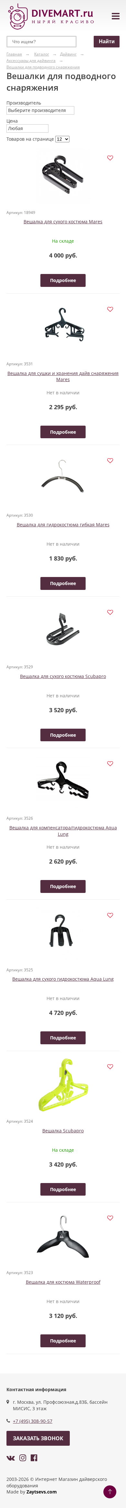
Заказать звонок (38, 1438)
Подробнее (63, 280)
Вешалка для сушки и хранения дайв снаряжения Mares (63, 376)
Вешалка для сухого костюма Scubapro (63, 676)
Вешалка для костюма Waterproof (63, 1282)
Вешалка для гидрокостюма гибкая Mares (63, 524)
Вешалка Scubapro (63, 1131)
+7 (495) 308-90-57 (32, 1421)
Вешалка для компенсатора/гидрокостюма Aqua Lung (63, 831)
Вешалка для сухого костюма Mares (63, 221)
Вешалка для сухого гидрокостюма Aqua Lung (63, 979)
